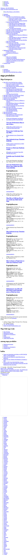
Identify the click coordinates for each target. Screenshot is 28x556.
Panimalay (5, 14)
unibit (21, 371)
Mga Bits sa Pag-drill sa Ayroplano (17, 44)
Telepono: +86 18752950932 (7, 8)
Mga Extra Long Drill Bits (12, 42)
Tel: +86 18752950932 (8, 324)
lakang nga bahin (4, 369)
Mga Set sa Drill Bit (10, 41)
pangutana (8, 191)
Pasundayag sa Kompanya (12, 53)
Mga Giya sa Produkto (11, 56)
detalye (12, 191)
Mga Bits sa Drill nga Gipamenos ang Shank (16, 29)
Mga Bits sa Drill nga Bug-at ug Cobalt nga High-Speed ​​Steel (14, 199)
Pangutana (14, 318)
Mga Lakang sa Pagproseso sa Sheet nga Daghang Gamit (15, 261)
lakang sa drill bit (9, 371)
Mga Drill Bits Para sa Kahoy (13, 46)
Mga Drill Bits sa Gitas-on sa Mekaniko (18, 37)
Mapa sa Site (3, 368)
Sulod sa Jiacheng (10, 62)
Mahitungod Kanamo (8, 50)
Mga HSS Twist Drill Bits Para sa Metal (15, 16)
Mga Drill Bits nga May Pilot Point (17, 24)
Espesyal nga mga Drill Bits (12, 22)
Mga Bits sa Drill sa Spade (15, 49)
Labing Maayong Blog (8, 338)
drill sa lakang (16, 371)
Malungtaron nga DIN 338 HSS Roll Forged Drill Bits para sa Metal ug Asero (14, 290)
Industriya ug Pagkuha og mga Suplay (15, 60)
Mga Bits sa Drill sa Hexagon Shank (14, 31)
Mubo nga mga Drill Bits (12, 33)
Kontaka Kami (6, 63)
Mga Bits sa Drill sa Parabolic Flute (17, 23)
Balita (4, 55)
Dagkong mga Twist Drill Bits (13, 32)
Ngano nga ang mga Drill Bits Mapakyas (15, 59)
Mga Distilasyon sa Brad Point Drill (17, 47)
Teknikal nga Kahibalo (11, 58)
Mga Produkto (6, 15)
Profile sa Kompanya (11, 51)
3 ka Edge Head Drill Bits (15, 28)
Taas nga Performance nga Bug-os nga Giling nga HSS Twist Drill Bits (14, 166)
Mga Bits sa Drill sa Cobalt (15, 19)
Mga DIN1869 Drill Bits (14, 45)
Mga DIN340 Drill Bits (11, 109)
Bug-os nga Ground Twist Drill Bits (17, 18)
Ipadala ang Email (5, 373)
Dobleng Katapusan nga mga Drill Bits (18, 40)
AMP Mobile (10, 368)
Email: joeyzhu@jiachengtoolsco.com (9, 9)
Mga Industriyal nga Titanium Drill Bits (18, 20)
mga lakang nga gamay (14, 369)
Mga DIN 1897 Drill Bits (15, 38)
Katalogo (5, 54)
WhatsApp (4, 374)
